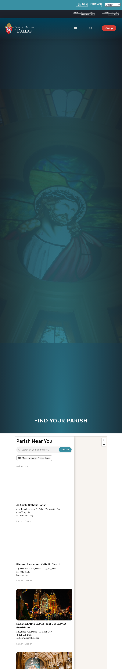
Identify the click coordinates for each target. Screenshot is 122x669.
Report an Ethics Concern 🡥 (110, 14)
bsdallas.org (22, 575)
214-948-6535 (23, 572)
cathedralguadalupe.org (27, 638)
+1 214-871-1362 (24, 635)
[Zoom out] (104, 444)
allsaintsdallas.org (24, 515)
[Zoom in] (104, 440)
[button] (75, 28)
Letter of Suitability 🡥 (82, 5)
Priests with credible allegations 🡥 (84, 14)
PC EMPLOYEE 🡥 (96, 5)
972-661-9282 (23, 512)
